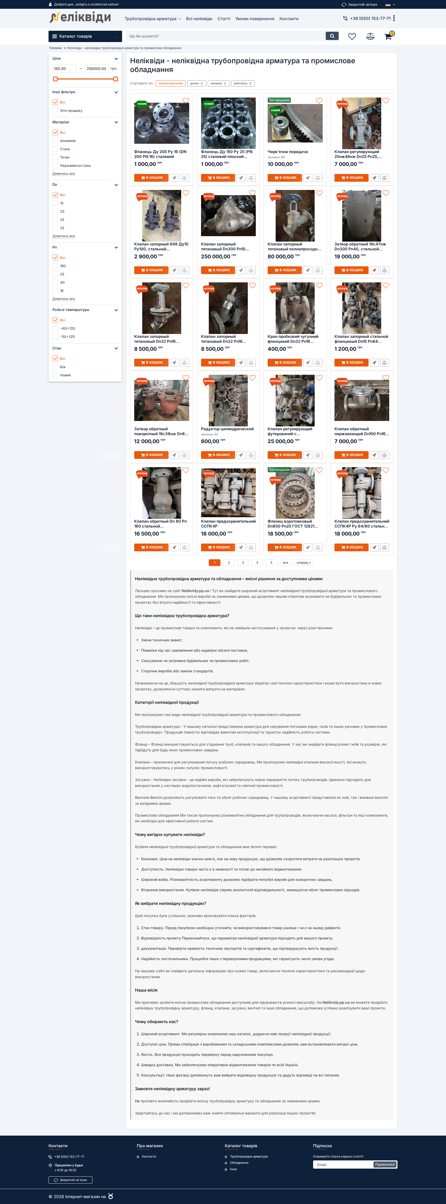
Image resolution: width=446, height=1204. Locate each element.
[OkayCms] (110, 1196)
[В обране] (185, 101)
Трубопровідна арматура (249, 1156)
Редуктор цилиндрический (227, 431)
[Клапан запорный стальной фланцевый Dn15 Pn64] (361, 308)
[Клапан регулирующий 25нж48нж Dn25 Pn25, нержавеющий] (361, 123)
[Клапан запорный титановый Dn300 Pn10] (228, 216)
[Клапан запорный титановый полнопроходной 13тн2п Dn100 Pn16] (295, 216)
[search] (332, 36)
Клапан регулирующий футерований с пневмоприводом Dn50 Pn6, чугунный (290, 431)
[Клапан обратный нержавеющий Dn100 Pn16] (361, 400)
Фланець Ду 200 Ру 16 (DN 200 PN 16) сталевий (160, 154)
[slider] (55, 79)
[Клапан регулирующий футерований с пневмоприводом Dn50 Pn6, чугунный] (295, 400)
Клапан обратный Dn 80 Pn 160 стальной (160, 524)
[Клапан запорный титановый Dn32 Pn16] (161, 308)
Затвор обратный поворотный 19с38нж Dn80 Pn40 (160, 431)
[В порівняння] (384, 178)
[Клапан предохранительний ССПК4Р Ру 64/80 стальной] (361, 493)
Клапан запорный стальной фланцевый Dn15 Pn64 (361, 339)
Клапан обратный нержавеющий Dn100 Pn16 (360, 431)
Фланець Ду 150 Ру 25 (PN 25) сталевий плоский (226, 154)
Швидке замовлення (374, 178)
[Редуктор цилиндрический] (228, 400)
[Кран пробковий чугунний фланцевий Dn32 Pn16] (295, 308)
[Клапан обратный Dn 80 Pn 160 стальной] (161, 493)
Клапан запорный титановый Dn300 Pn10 (223, 247)
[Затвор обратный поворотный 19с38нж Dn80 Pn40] (161, 400)
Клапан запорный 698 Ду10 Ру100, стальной (161, 247)
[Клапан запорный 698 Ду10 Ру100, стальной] (161, 216)
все (285, 562)
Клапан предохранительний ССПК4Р (228, 524)
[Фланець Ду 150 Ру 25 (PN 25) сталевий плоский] (228, 123)
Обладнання (239, 1163)
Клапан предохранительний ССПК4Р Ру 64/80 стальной (361, 524)
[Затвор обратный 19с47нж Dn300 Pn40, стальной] (361, 216)
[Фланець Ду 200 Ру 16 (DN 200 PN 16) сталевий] (161, 123)
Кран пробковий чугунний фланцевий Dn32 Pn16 (293, 339)
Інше (233, 1169)
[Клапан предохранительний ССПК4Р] (228, 493)
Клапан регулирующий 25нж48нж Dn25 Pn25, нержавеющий (356, 154)
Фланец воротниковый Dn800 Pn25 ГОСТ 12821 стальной (291, 524)
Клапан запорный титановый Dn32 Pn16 (155, 339)
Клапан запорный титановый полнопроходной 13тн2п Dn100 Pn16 (295, 247)
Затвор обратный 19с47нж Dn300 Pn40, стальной (360, 247)
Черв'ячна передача (288, 154)
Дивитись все (63, 174)
